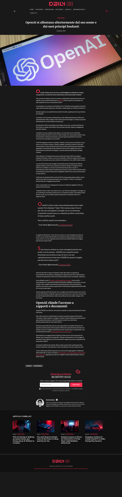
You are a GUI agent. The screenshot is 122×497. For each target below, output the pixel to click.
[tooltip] (57, 400)
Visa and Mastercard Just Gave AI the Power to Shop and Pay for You (47, 439)
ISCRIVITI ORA (75, 259)
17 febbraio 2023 (65, 225)
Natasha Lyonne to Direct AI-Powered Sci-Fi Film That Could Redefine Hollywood (71, 440)
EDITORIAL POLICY (83, 468)
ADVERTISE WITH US (38, 468)
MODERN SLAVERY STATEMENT (71, 468)
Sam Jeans (50, 400)
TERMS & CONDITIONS (58, 468)
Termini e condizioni (91, 265)
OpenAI (29, 366)
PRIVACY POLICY (48, 468)
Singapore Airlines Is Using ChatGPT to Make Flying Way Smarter (95, 439)
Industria (61, 18)
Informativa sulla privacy (78, 265)
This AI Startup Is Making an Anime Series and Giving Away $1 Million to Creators (23, 440)
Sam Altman (38, 366)
